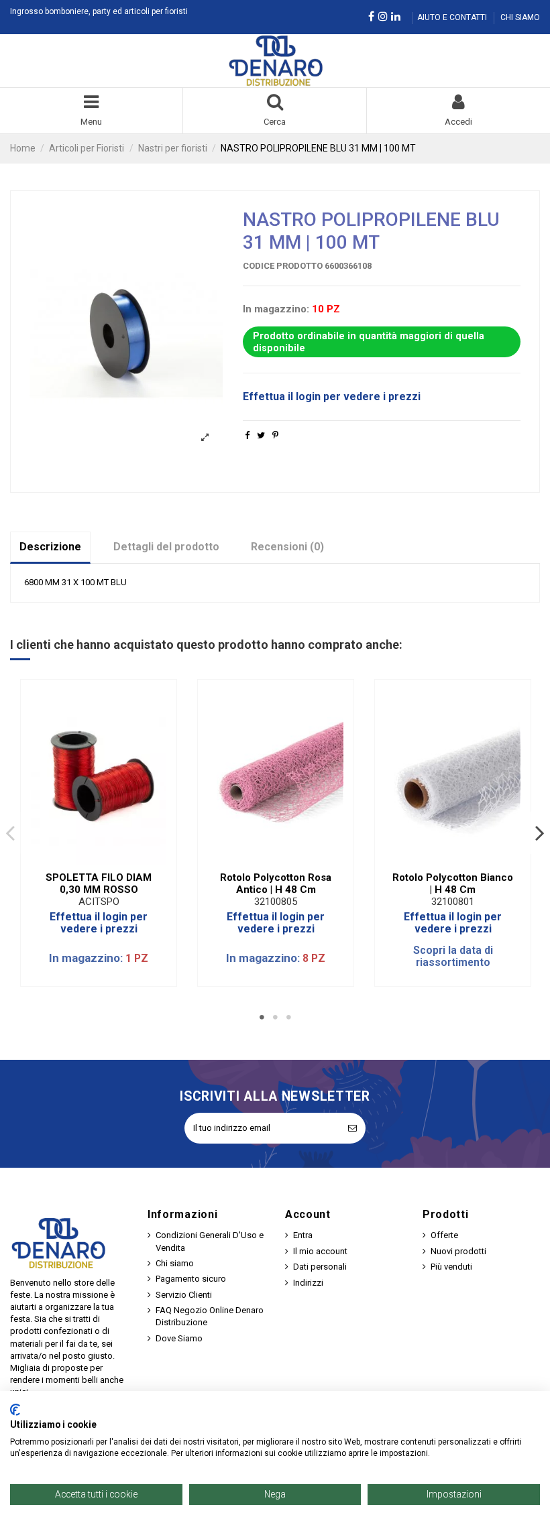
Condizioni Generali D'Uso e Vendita (210, 1241)
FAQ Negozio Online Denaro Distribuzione (210, 1316)
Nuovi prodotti (458, 1251)
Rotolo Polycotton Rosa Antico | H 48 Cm (275, 883)
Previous (10, 832)
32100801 (452, 902)
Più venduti (451, 1267)
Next (539, 832)
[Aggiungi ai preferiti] (90, 860)
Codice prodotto (283, 266)
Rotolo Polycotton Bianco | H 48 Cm (452, 883)
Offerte (444, 1235)
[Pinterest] (275, 435)
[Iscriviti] (352, 1128)
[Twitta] (261, 435)
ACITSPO (98, 902)
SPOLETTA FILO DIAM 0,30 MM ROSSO (99, 883)
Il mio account (320, 1251)
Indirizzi (308, 1283)
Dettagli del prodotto (166, 546)
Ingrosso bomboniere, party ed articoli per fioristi (99, 11)
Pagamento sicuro (191, 1279)
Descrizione (50, 546)
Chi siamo (175, 1263)
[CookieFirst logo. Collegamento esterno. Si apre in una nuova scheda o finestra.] (15, 1410)
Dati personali (320, 1267)
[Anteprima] (107, 860)
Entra (303, 1235)
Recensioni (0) (287, 546)
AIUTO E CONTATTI (453, 17)
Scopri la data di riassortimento (453, 957)
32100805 (275, 902)
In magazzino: (276, 309)
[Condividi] (247, 435)
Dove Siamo (179, 1338)
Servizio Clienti (184, 1295)
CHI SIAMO (520, 17)
